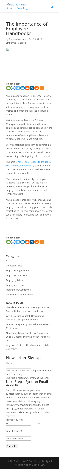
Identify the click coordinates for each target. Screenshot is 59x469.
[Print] (36, 88)
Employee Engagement (18, 270)
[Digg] (32, 88)
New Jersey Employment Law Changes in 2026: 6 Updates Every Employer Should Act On (28, 336)
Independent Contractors (18, 289)
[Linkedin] (22, 88)
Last (39, 423)
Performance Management (20, 294)
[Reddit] (27, 88)
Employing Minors (15, 280)
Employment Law (15, 284)
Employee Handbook (16, 42)
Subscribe (12, 446)
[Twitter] (17, 88)
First (8, 423)
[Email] (8, 88)
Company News (14, 265)
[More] (42, 88)
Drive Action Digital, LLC (31, 464)
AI (7, 260)
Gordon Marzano (17, 39)
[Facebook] (13, 88)
